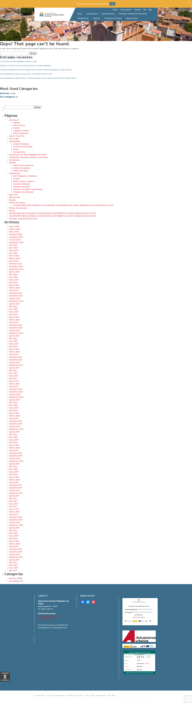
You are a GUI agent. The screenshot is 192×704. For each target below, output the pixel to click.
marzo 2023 (14, 317)
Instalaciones (14, 173)
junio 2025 (13, 248)
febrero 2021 (14, 384)
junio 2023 (13, 309)
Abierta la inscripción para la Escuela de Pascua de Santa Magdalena (25, 65)
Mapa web (13, 194)
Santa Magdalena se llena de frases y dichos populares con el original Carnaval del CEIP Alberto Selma (38, 78)
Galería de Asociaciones (23, 165)
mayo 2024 (14, 280)
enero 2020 (14, 418)
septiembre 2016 (16, 525)
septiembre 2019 (16, 429)
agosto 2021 (14, 368)
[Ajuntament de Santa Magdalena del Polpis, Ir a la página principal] (52, 14)
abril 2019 (13, 442)
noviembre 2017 (15, 488)
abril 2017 (13, 506)
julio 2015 (13, 562)
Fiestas (115, 9)
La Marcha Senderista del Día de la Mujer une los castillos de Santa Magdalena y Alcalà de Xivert (35, 70)
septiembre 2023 (16, 301)
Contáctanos (14, 160)
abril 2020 (13, 410)
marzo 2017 (14, 509)
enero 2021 (13, 386)
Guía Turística (19, 125)
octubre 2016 (14, 522)
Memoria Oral (14, 197)
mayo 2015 (13, 568)
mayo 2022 (14, 344)
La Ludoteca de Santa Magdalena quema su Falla (18, 61)
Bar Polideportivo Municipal (25, 176)
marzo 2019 (14, 445)
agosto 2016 (14, 528)
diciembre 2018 (15, 453)
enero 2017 (13, 514)
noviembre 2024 (16, 266)
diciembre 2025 (15, 234)
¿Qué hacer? (14, 120)
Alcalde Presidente (21, 144)
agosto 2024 (14, 272)
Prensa (12, 210)
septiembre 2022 (16, 333)
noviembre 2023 (16, 296)
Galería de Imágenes (21, 168)
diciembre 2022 (15, 325)
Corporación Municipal (22, 146)
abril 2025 (13, 253)
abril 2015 (13, 570)
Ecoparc (16, 178)
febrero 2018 (14, 480)
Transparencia (19, 152)
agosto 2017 (14, 496)
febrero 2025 (14, 258)
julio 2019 (13, 434)
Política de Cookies (17, 202)
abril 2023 (13, 314)
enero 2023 (14, 322)
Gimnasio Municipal (21, 184)
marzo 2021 (14, 381)
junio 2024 (13, 277)
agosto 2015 (14, 560)
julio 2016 (13, 530)
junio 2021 (13, 373)
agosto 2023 (14, 304)
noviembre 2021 (15, 360)
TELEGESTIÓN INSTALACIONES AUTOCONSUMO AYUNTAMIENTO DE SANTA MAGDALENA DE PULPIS (52, 213)
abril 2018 (13, 474)
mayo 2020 (14, 408)
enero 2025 (14, 261)
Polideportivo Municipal (23, 192)
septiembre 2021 (16, 365)
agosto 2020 (14, 400)
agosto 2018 (14, 464)
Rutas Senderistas (20, 133)
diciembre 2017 (15, 485)
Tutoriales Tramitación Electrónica (23, 218)
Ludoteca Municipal (21, 186)
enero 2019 (13, 450)
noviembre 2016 (15, 520)
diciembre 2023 (15, 293)
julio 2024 (13, 274)
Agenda (16, 122)
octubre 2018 (14, 458)
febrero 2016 (14, 544)
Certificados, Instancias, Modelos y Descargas (28, 157)
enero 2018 (13, 482)
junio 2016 (13, 533)
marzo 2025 (14, 256)
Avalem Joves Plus (17, 136)
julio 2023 (13, 306)
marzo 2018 (14, 477)
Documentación (125, 9)
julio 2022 (13, 338)
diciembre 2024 (15, 264)
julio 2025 (13, 245)
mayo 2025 (14, 250)
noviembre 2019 (15, 424)
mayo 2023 (14, 312)
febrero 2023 (14, 320)
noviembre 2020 (16, 392)
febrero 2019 (14, 448)
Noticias (4, 93)
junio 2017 (13, 501)
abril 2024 (13, 282)
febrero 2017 (14, 512)
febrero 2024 (14, 288)
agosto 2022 (14, 336)
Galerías (12, 162)
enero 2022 (14, 354)
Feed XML (111, 695)
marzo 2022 (14, 349)
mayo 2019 (13, 440)
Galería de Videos (20, 170)
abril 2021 (13, 378)
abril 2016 (13, 538)
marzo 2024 (14, 285)
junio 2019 (13, 437)
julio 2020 (13, 402)
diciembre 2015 (15, 549)
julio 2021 (13, 370)
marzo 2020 (14, 413)
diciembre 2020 (15, 389)
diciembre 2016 (15, 517)
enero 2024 (14, 290)
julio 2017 (13, 498)
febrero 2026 (14, 229)
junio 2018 (13, 469)
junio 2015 (13, 565)
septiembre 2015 (16, 557)
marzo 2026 (14, 226)
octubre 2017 (14, 490)
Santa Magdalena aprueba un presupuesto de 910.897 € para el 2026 (26, 74)
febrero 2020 (14, 416)
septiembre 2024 (16, 269)
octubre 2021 (14, 362)
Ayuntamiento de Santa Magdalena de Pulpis (27, 154)
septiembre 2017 (16, 493)
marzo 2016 (14, 541)
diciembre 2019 (15, 421)
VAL (150, 9)
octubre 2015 (14, 554)
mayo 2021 (13, 376)
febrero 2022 (14, 352)
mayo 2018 (13, 472)
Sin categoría (7, 96)
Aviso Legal (14, 138)
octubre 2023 (14, 298)
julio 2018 (13, 466)
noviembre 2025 (16, 237)
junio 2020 (13, 405)
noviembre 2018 (15, 456)
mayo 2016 (13, 536)
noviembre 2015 (15, 552)
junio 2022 (13, 341)
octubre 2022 (14, 330)
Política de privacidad (18, 208)
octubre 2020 (14, 394)
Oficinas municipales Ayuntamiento (28, 189)
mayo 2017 (13, 504)
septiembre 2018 (16, 461)
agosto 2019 (14, 432)
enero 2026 (14, 232)
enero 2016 (13, 546)
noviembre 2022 (16, 328)
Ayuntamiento (14, 141)
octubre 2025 (14, 240)
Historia (16, 128)
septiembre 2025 (16, 242)
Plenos (16, 149)
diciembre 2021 (15, 357)
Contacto (137, 9)
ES (145, 9)
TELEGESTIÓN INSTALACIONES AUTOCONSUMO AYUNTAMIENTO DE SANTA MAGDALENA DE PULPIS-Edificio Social (63, 205)
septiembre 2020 (16, 397)
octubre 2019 (14, 426)
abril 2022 (13, 346)
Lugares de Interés (21, 130)
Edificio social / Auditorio (24, 181)
